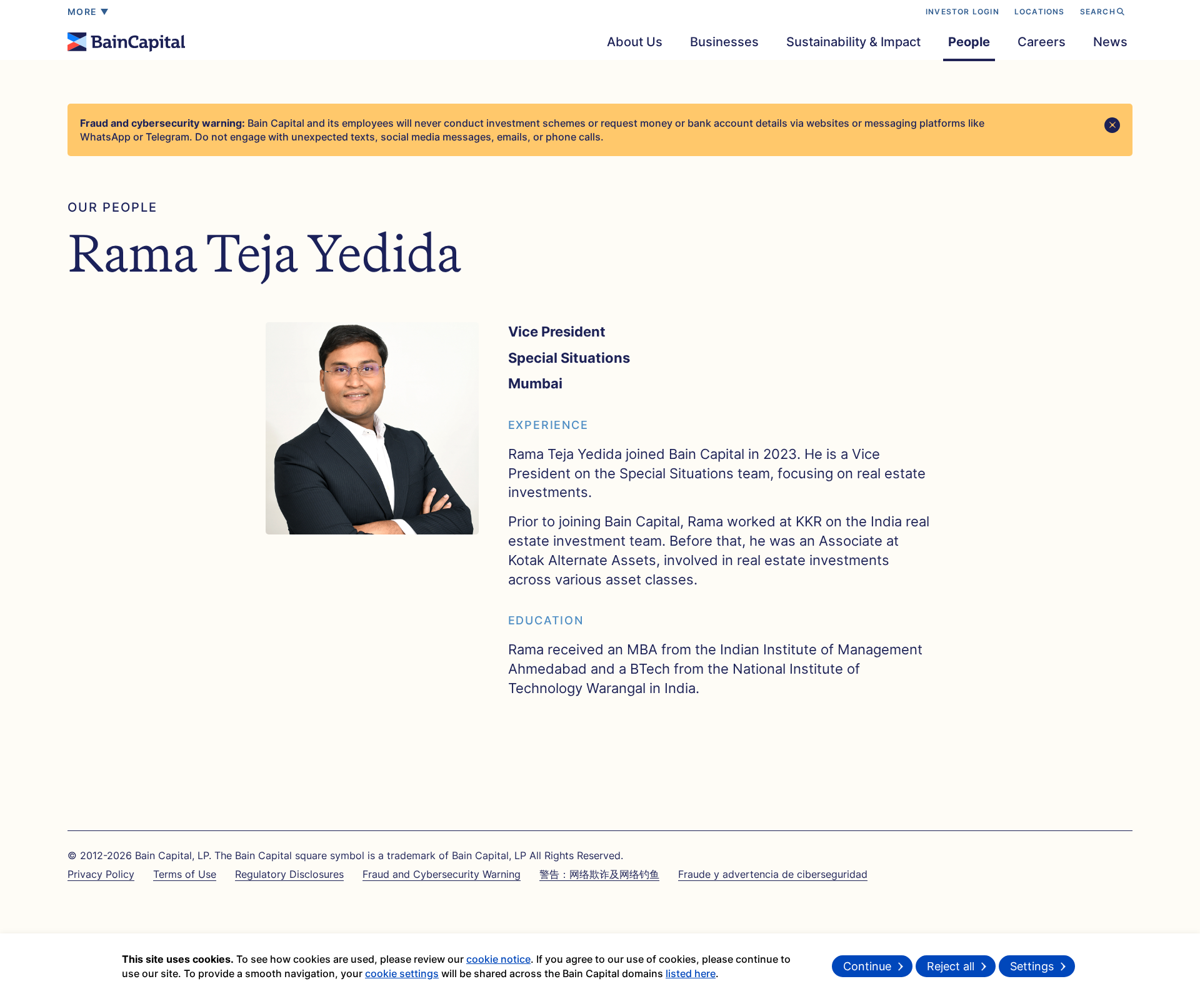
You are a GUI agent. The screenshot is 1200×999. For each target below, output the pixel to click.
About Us (634, 41)
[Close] (1112, 125)
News (1110, 41)
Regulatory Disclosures (289, 874)
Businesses (724, 41)
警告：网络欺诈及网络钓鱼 (599, 874)
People (969, 41)
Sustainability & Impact (853, 41)
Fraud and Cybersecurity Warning (441, 874)
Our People (113, 207)
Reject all (950, 966)
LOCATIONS (1039, 11)
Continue (867, 966)
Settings (1032, 966)
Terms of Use (184, 874)
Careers (1042, 41)
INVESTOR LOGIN (962, 11)
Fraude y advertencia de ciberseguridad (773, 874)
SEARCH (1098, 11)
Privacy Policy (101, 874)
